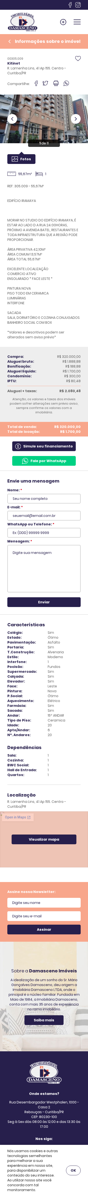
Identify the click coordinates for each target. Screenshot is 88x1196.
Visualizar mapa (44, 839)
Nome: (14, 490)
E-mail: (15, 507)
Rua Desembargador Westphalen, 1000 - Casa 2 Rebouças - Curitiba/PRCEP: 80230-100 (44, 1109)
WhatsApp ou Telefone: (30, 524)
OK (73, 1170)
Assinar (44, 929)
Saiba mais (44, 1020)
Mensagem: (19, 541)
